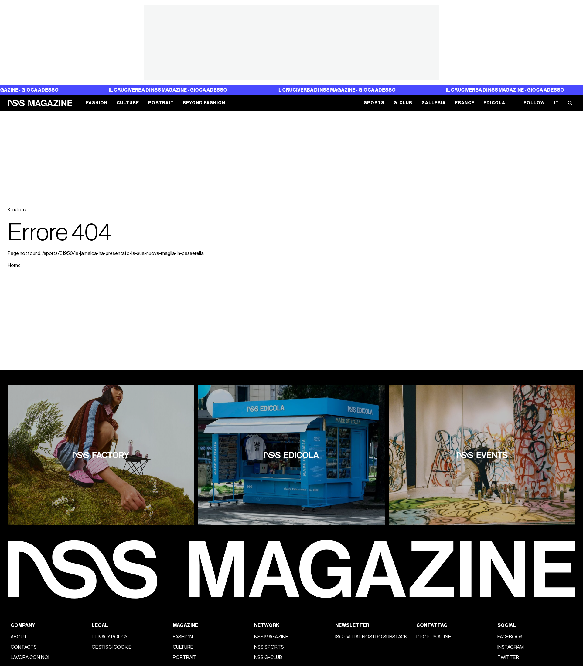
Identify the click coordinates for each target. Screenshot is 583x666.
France (464, 103)
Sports (374, 103)
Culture (128, 103)
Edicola (494, 103)
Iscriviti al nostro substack (371, 636)
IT (556, 103)
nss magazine (271, 636)
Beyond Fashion (204, 103)
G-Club (403, 103)
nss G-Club (268, 657)
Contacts (24, 647)
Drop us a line (433, 636)
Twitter (508, 657)
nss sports (269, 647)
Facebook (510, 636)
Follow (534, 103)
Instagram (510, 647)
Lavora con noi (30, 657)
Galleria (433, 103)
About (19, 636)
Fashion (96, 103)
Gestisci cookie (112, 647)
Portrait (161, 103)
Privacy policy (110, 636)
